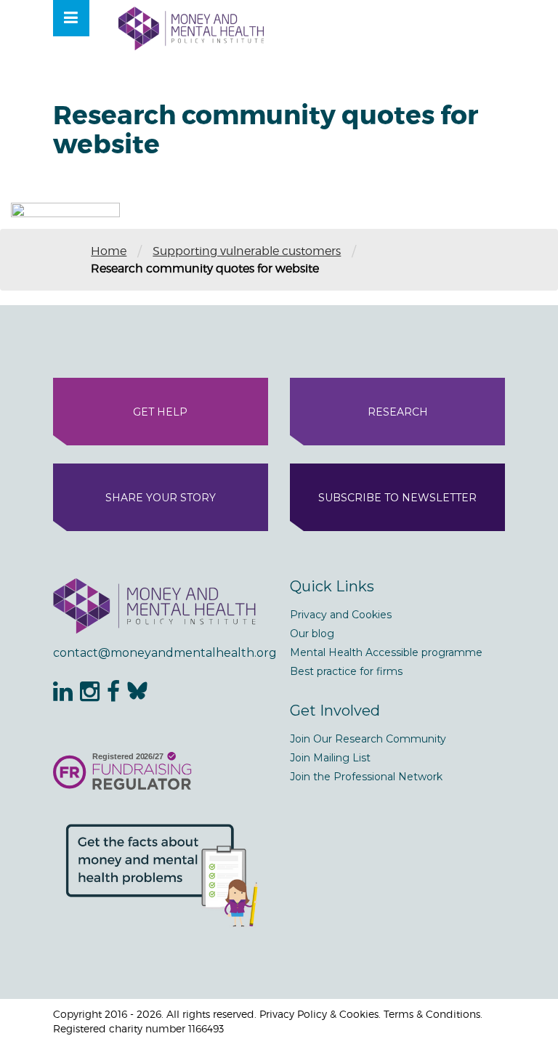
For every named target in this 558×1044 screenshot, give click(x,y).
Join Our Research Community (368, 738)
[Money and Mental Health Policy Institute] (191, 28)
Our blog (312, 633)
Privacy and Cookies (341, 614)
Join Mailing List (330, 757)
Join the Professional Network (366, 776)
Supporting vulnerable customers (247, 251)
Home (108, 251)
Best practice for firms (346, 671)
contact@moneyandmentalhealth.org (160, 653)
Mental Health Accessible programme (386, 652)
